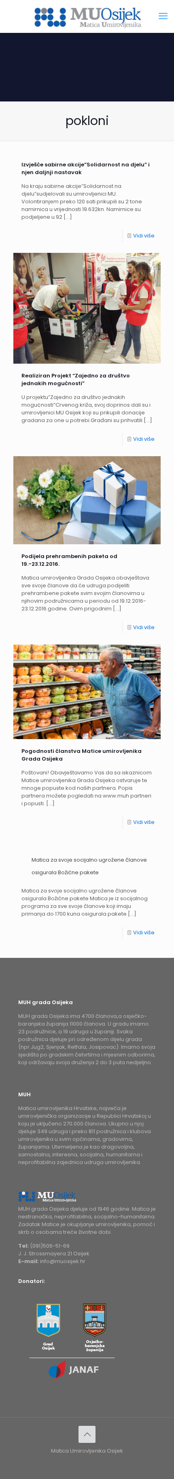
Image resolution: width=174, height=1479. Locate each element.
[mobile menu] (163, 16)
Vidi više (144, 235)
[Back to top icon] (87, 1434)
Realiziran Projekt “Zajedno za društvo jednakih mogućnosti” (75, 379)
